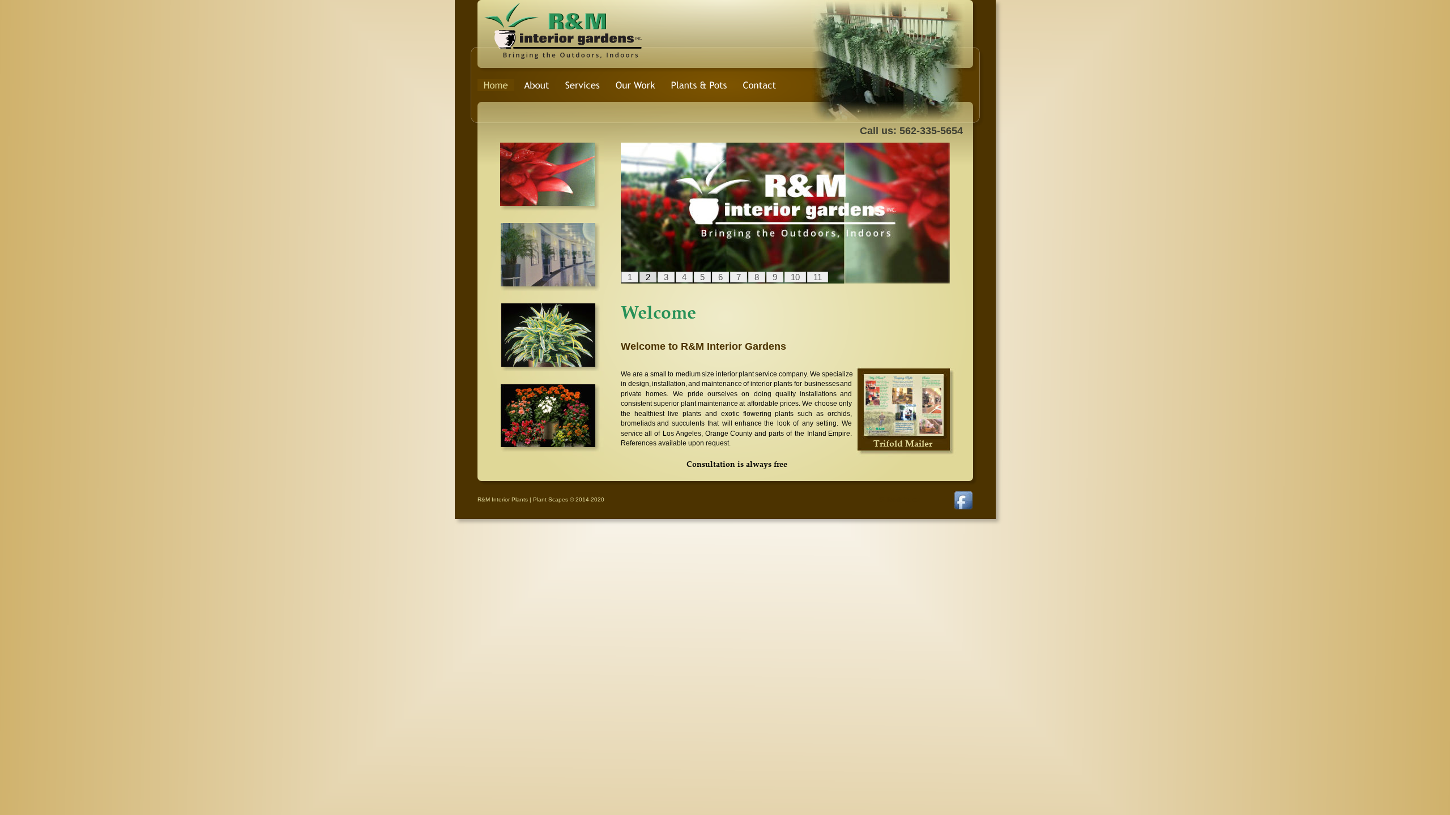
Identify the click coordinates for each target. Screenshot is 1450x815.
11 (817, 277)
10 (795, 277)
